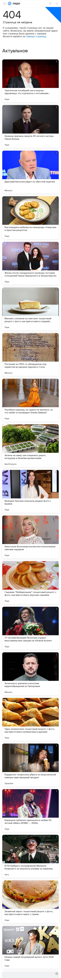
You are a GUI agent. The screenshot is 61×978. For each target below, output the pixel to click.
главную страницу (36, 36)
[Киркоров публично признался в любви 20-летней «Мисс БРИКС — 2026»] (30, 810)
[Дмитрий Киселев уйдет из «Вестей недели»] (30, 172)
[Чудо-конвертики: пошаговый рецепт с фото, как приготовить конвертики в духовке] (30, 719)
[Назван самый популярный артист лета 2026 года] (30, 947)
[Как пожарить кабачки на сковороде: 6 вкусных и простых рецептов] (30, 217)
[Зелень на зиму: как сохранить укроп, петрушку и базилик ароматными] (30, 445)
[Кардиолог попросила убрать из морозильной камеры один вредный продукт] (30, 765)
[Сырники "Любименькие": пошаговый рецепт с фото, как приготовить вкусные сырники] (30, 582)
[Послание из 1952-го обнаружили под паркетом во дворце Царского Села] (30, 354)
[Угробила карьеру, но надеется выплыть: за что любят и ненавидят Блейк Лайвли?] (30, 400)
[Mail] (9, 3)
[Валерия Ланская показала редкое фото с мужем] (30, 491)
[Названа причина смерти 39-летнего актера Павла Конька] (30, 126)
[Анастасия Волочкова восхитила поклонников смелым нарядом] (30, 537)
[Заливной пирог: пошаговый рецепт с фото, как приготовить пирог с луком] (30, 901)
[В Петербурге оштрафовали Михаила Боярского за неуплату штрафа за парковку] (30, 856)
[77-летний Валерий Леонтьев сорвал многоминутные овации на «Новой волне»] (30, 628)
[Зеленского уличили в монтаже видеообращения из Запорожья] (30, 673)
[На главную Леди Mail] (15, 3)
